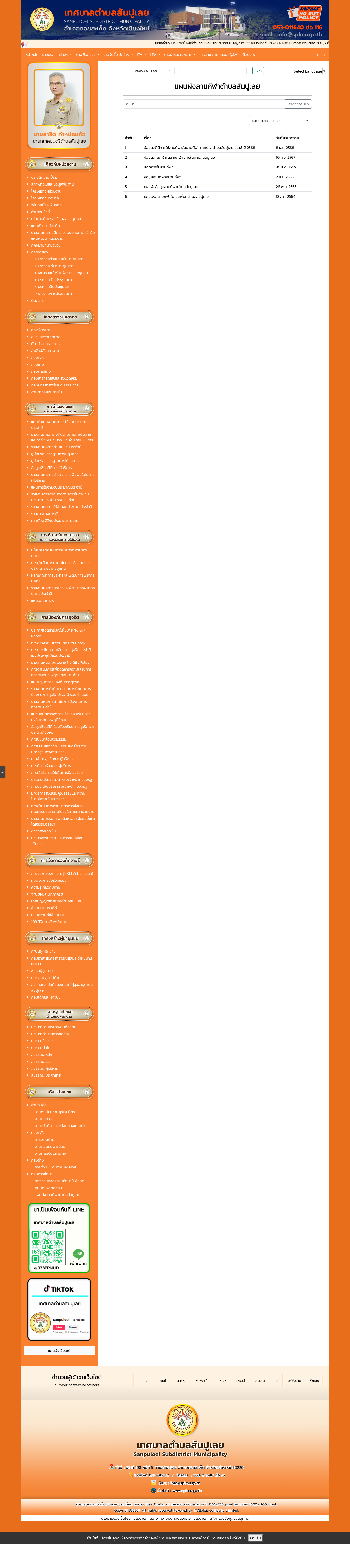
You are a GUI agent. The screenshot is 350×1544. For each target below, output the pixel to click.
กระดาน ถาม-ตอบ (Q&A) (219, 54)
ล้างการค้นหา (298, 104)
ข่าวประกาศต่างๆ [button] (55, 54)
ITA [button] (140, 54)
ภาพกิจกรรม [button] (86, 54)
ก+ (319, 54)
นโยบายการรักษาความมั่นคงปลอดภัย (162, 1518)
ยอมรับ (255, 1538)
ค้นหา (258, 70)
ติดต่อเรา (249, 54)
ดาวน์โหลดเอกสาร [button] (178, 54)
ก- (324, 55)
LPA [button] (153, 54)
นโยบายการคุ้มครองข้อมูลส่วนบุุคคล (221, 1518)
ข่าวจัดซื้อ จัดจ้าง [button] (116, 54)
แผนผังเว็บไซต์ (59, 1350)
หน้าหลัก (31, 54)
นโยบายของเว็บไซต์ (116, 1518)
